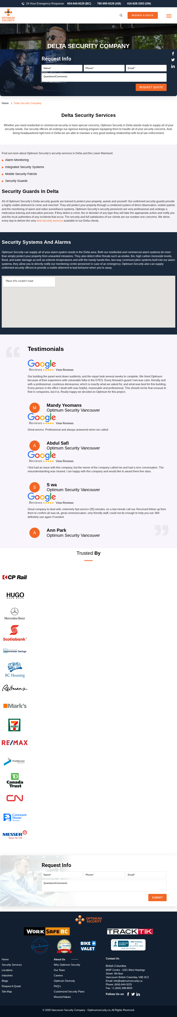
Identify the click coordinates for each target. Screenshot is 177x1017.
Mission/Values (62, 996)
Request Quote (151, 87)
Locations (7, 970)
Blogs (5, 980)
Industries (7, 975)
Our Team (59, 970)
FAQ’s (57, 986)
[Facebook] (173, 54)
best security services (50, 220)
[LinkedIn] (173, 66)
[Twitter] (173, 60)
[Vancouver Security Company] (15, 15)
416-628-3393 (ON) (139, 3)
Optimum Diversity (64, 980)
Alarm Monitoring (17, 160)
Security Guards (16, 181)
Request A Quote (143, 15)
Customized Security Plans (69, 991)
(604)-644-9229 (123, 984)
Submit (157, 897)
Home (5, 103)
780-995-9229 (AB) (109, 3)
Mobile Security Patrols (21, 174)
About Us (59, 959)
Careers (58, 975)
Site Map (7, 991)
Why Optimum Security (67, 964)
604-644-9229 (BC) (79, 3)
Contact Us (112, 958)
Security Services (12, 964)
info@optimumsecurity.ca (128, 980)
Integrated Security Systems (24, 167)
